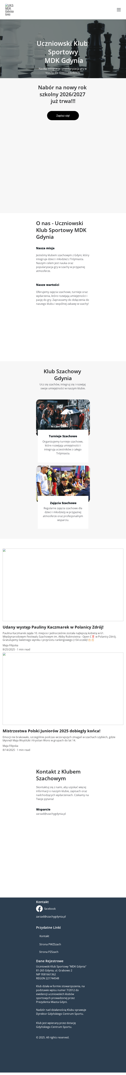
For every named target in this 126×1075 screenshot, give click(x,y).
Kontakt (44, 936)
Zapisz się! (63, 115)
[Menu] (119, 9)
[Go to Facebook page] (39, 908)
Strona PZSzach (48, 952)
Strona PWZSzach (50, 944)
